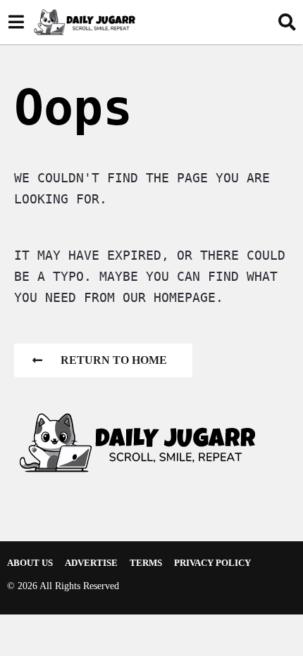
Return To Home (114, 360)
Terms (146, 562)
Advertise (91, 562)
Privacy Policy (212, 562)
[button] (16, 22)
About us (30, 562)
